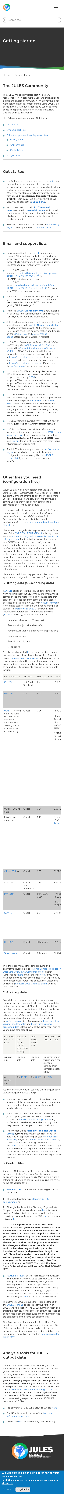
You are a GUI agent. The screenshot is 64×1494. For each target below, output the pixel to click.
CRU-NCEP (10, 871)
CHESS (8, 682)
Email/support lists (16, 130)
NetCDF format (49, 602)
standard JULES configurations (31, 983)
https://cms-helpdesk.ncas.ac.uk (25, 357)
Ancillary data (17, 144)
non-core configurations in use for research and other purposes (31, 538)
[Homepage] (32, 1451)
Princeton (9, 894)
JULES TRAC (20, 334)
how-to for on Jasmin (43, 1139)
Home (6, 75)
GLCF (38, 1077)
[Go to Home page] (6, 7)
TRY (50, 1077)
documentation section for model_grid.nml (29, 1389)
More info (7, 1483)
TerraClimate (10, 953)
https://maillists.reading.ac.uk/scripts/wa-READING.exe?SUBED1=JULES (32, 275)
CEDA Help (36, 400)
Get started (12, 124)
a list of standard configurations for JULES (31, 523)
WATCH (8, 591)
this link (35, 253)
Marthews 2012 (25, 608)
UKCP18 (8, 693)
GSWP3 (8, 913)
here (29, 652)
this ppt (15, 441)
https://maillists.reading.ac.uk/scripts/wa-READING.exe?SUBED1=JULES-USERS (30, 286)
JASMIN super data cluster (44, 325)
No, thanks (23, 1489)
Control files (16, 150)
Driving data (16, 139)
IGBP (24, 1077)
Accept (7, 1489)
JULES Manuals (15, 1305)
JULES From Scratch (43, 227)
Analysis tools (13, 155)
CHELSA (8, 942)
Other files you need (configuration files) (27, 135)
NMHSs (8, 614)
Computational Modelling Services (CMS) (31, 350)
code (51, 181)
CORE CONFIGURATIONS (28, 533)
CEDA (32, 377)
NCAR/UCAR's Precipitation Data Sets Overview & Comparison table (32, 970)
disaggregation (31, 658)
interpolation (16, 658)
